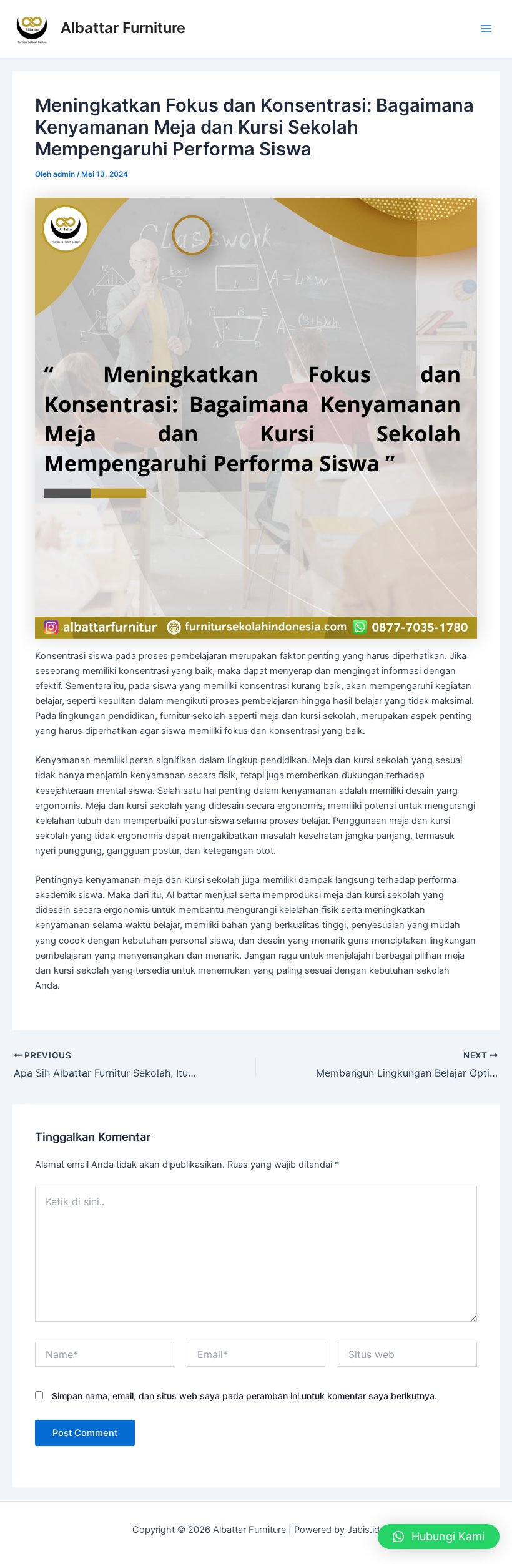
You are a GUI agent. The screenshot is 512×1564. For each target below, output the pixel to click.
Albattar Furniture (123, 28)
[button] (439, 1536)
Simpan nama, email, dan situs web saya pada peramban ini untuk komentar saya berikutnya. (244, 1395)
